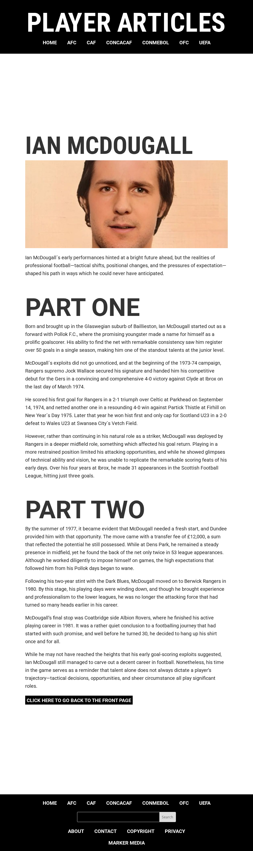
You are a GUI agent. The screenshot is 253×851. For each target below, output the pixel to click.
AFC (71, 43)
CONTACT (105, 831)
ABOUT (76, 831)
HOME (50, 43)
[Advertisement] (126, 93)
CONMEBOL (155, 43)
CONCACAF (119, 43)
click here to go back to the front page (79, 700)
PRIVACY (175, 831)
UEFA (205, 43)
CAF (91, 43)
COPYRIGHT (140, 831)
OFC (184, 43)
